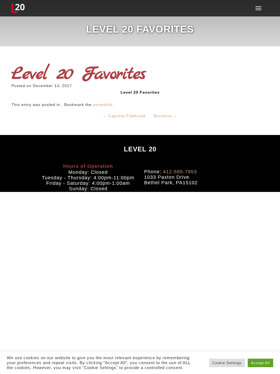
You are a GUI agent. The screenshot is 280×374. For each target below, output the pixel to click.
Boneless (165, 116)
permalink (102, 104)
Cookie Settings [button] (227, 363)
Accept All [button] (260, 363)
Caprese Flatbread (124, 116)
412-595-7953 (180, 171)
